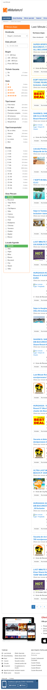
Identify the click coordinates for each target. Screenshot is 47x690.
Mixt (17, 142)
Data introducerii (38, 37)
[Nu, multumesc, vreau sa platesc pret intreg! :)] (37, 681)
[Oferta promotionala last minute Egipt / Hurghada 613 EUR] (39, 484)
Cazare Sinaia (35, 663)
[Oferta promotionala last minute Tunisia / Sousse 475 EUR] (39, 58)
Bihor (9, 254)
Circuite (6, 663)
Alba (9, 249)
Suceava (10, 228)
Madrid (10, 234)
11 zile (17, 176)
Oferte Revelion (19, 658)
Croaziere (6, 666)
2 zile (17, 151)
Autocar (17, 133)
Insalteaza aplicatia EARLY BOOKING (20, 682)
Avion (17, 136)
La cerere (17, 139)
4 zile (17, 156)
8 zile (17, 168)
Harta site (4, 678)
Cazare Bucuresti (36, 670)
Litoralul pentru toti (20, 663)
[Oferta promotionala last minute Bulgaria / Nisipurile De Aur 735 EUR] (39, 160)
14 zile (17, 185)
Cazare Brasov (35, 668)
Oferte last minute (16, 21)
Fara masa (17, 104)
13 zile (17, 182)
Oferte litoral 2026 (20, 656)
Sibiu (9, 211)
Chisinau (10, 225)
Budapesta (11, 223)
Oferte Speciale (19, 653)
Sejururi (38, 18)
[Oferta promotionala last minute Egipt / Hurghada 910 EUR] (39, 420)
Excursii (17, 673)
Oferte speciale (29, 18)
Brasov (10, 237)
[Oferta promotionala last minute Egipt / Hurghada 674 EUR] (39, 285)
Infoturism (13, 10)
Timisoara (11, 217)
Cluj (9, 263)
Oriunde (10, 197)
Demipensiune (17, 110)
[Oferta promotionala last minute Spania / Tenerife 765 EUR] (39, 550)
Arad (9, 220)
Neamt (10, 266)
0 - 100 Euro (12, 55)
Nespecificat (17, 122)
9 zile (17, 171)
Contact (11, 678)
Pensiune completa (17, 113)
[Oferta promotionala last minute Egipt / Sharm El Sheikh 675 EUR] (39, 353)
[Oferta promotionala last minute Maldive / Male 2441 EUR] (39, 195)
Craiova (10, 214)
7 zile (17, 165)
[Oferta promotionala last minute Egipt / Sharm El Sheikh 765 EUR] (39, 127)
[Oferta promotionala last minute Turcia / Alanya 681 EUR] (39, 255)
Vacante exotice (20, 661)
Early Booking (17, 18)
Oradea (10, 231)
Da (17, 72)
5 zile (17, 159)
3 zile (17, 154)
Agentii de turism (8, 670)
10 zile (17, 174)
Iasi (9, 205)
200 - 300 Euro (12, 61)
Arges (10, 251)
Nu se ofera (17, 130)
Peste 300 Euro (13, 63)
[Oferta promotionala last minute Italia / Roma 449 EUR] (39, 388)
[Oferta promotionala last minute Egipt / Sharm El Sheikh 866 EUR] (39, 586)
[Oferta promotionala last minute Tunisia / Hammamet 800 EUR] (39, 222)
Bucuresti (11, 200)
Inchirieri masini (20, 670)
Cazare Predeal (36, 665)
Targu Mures (12, 203)
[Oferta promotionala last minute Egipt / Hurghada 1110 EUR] (39, 516)
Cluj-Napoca (12, 208)
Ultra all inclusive (17, 119)
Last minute (7, 18)
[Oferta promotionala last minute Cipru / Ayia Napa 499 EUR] (39, 452)
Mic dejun (17, 107)
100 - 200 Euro (12, 58)
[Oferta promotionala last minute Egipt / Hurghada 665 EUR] (39, 94)
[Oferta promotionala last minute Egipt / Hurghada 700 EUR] (39, 319)
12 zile (17, 179)
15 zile (17, 188)
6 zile (17, 162)
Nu (17, 75)
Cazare (5, 661)
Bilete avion (7, 673)
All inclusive (17, 116)
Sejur (5, 658)
